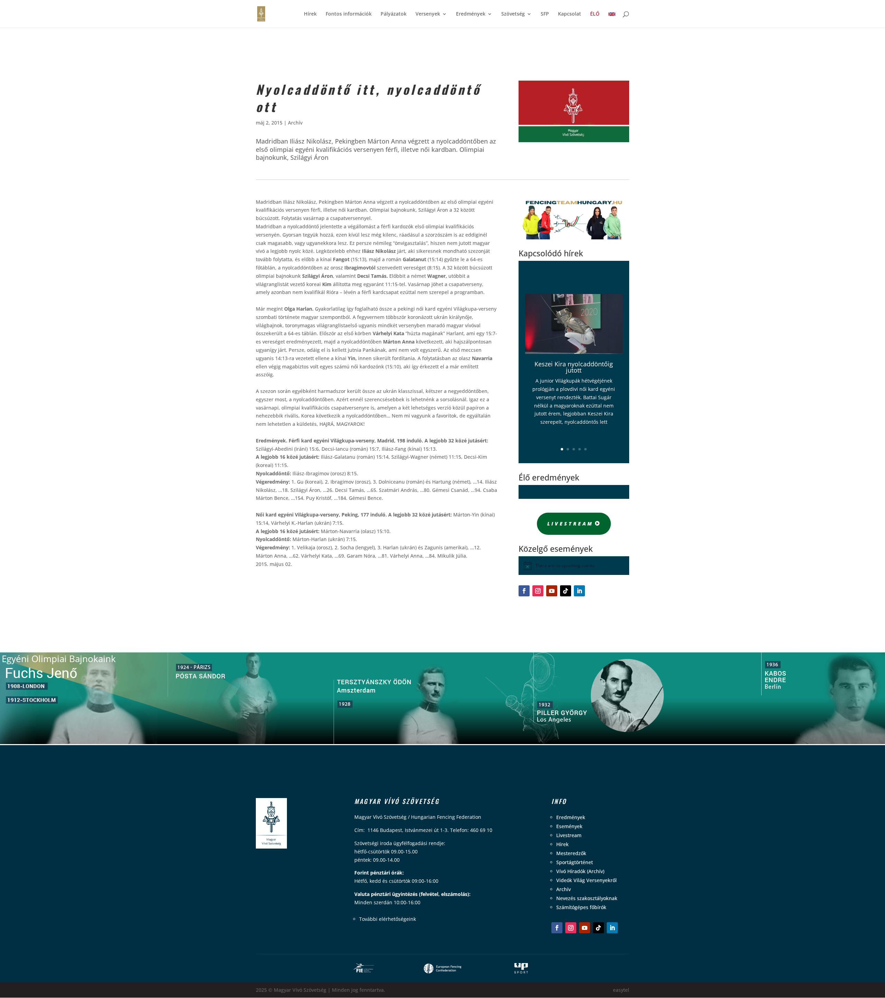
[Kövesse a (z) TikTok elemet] (565, 590)
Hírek (310, 14)
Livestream (570, 523)
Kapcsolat (569, 14)
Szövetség (513, 14)
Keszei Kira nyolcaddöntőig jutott (573, 367)
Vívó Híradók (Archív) (580, 871)
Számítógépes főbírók (581, 907)
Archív (295, 122)
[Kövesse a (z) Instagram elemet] (537, 590)
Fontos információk (349, 14)
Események (569, 826)
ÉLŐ (594, 14)
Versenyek (428, 14)
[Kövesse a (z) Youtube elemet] (551, 590)
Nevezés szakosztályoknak (586, 898)
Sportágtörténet (574, 862)
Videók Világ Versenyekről (586, 880)
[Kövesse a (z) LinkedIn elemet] (579, 590)
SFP (545, 14)
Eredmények (470, 14)
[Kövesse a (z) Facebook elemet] (524, 590)
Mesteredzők (571, 853)
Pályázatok (394, 14)
